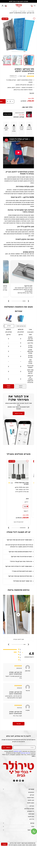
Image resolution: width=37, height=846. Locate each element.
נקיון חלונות (31, 816)
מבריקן (15, 11)
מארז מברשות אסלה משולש (22, 483)
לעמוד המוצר (8, 386)
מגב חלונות (31, 800)
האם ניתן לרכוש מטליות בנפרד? (22, 571)
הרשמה (8, 747)
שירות (32, 823)
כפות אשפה (30, 797)
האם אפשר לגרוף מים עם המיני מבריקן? (19, 540)
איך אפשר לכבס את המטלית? (22, 581)
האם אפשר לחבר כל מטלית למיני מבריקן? (18, 566)
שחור (25, 511)
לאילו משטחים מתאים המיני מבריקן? (20, 551)
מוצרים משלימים (29, 808)
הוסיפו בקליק (7, 114)
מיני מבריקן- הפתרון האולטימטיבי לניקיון (24, 69)
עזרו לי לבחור (18, 413)
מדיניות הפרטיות (25, 753)
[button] (3, 60)
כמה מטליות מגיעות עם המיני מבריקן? (20, 576)
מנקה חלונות (30, 803)
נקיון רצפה (22, 11)
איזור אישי (31, 830)
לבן (26, 502)
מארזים (32, 806)
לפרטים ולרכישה (18, 522)
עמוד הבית (31, 11)
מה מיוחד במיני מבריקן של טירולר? (21, 561)
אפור (25, 506)
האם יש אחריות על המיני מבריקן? (21, 556)
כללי (32, 826)
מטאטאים (31, 792)
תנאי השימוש (17, 751)
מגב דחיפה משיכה (18, 639)
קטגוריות (31, 789)
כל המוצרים (30, 811)
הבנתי (4, 844)
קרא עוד (31, 93)
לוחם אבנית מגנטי (19, 112)
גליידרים (32, 819)
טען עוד (18, 724)
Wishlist (34, 18)
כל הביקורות (13, 76)
